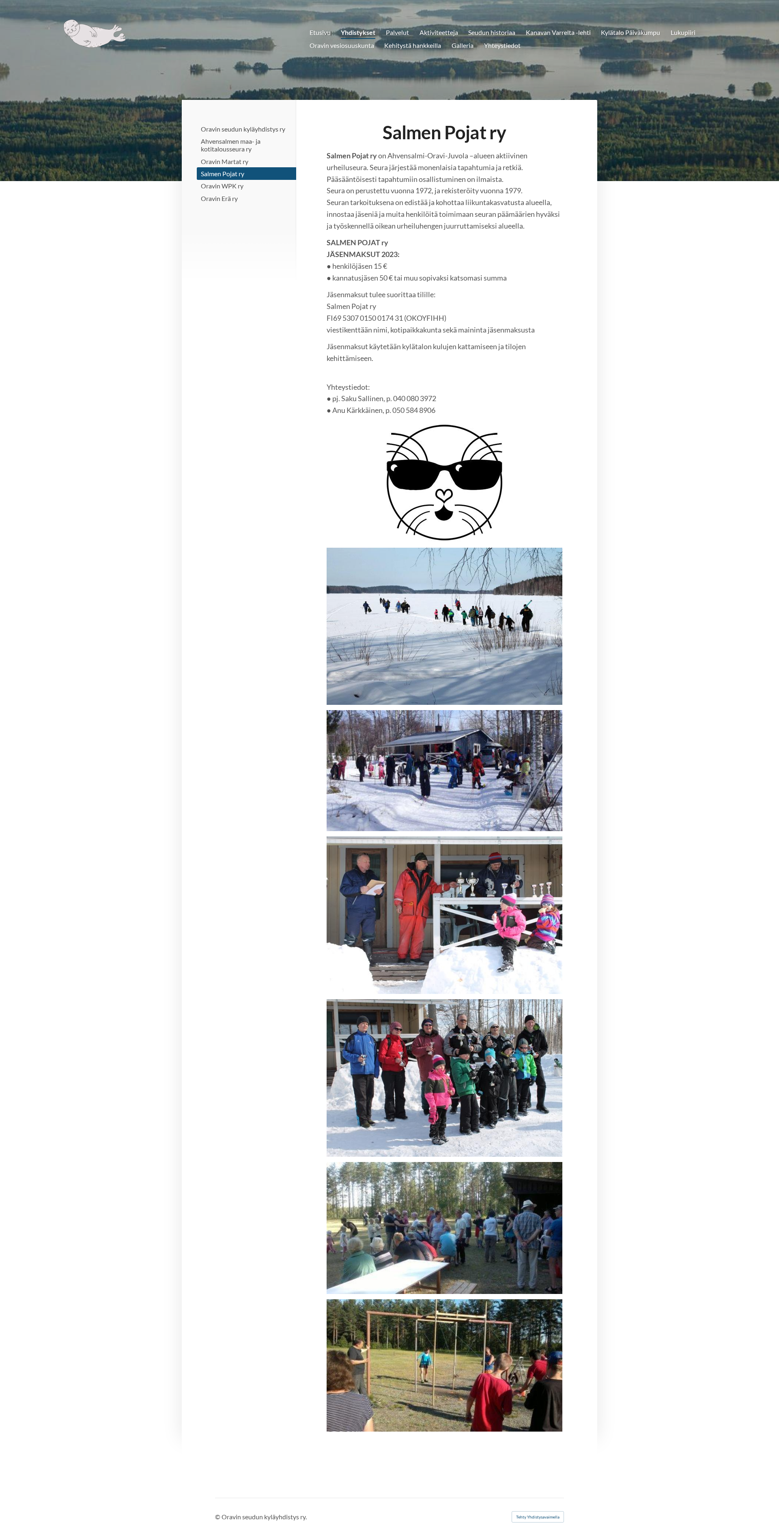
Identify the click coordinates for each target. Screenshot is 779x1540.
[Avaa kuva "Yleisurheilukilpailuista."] (444, 1228)
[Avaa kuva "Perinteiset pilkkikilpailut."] (444, 626)
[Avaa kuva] (444, 770)
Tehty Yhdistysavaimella (538, 1516)
